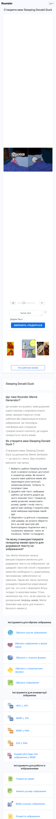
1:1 (42, 303)
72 (13, 303)
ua (50, 3)
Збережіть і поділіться (28, 325)
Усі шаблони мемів (28, 367)
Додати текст (16, 319)
